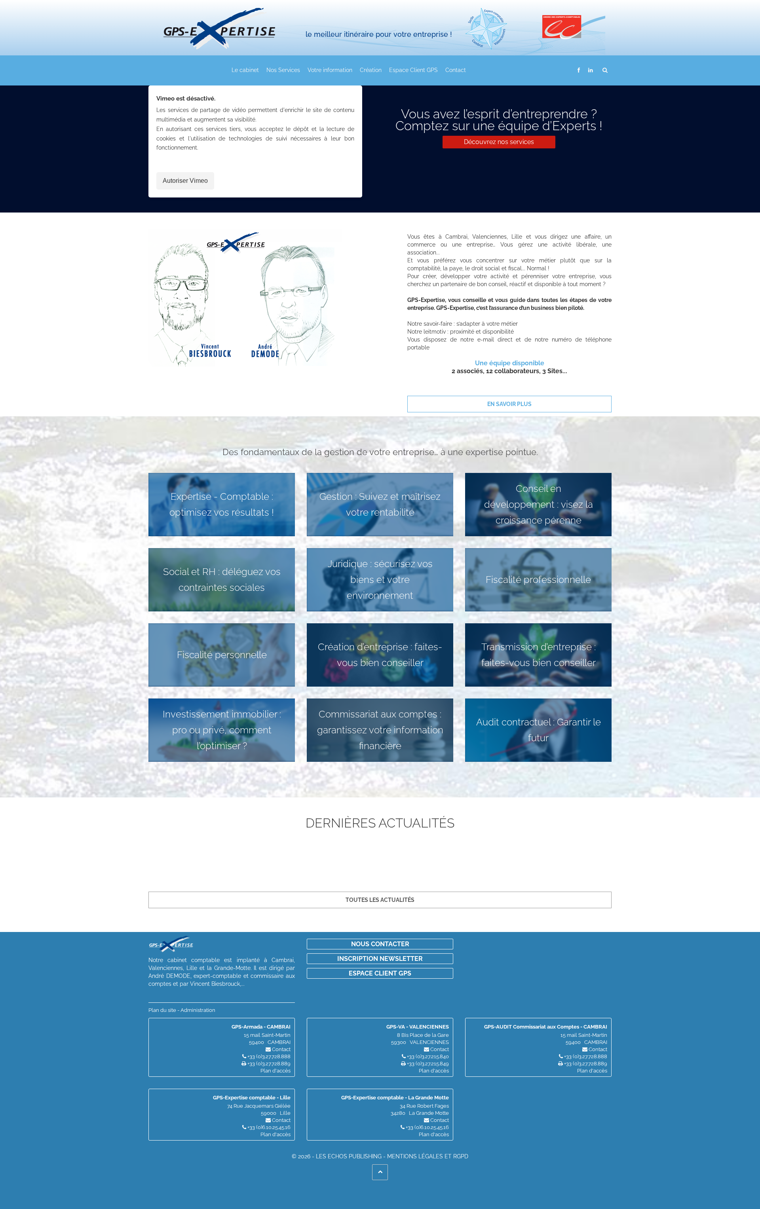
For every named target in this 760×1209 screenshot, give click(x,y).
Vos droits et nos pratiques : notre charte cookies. (74, 1160)
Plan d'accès (275, 1071)
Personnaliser (204, 1188)
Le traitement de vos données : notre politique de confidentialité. (92, 1167)
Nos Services (283, 70)
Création (371, 70)
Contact (455, 70)
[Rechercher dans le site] (605, 69)
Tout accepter (50, 1188)
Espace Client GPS (413, 70)
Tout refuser (126, 1188)
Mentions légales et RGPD (427, 1156)
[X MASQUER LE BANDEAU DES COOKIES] (244, 1131)
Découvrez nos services (499, 142)
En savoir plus (509, 404)
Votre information (330, 70)
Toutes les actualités (380, 900)
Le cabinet (245, 70)
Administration (197, 1010)
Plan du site (162, 1010)
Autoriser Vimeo (185, 180)
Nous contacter (380, 944)
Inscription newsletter (380, 958)
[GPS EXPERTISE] (233, 24)
